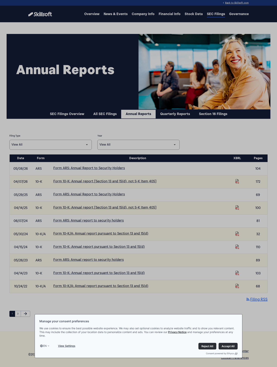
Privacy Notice (177, 332)
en (45, 345)
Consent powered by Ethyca (220, 353)
